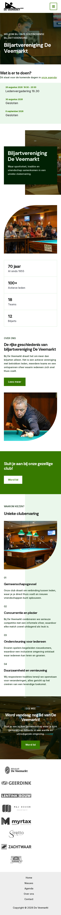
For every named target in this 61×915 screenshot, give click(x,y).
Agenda (29, 888)
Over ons (29, 893)
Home (29, 877)
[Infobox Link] (30, 165)
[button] (13, 480)
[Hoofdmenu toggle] (53, 6)
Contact (28, 899)
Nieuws (29, 883)
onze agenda (49, 77)
